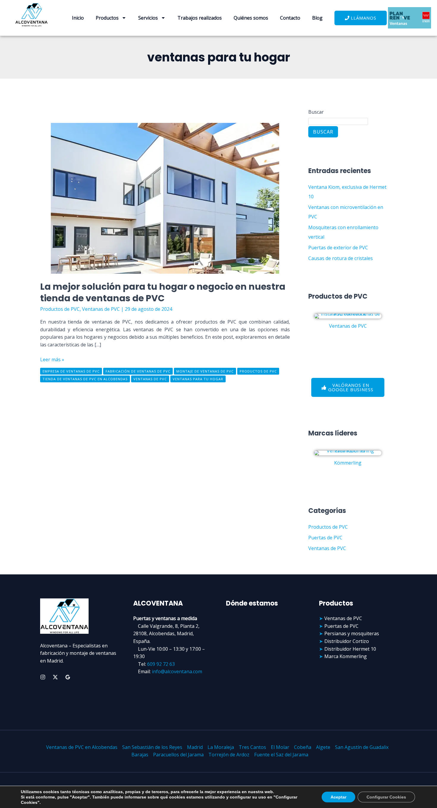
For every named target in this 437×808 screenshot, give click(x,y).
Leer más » (52, 359)
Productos (107, 18)
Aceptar (338, 797)
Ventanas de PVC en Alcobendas (81, 747)
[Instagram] (42, 677)
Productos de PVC (60, 309)
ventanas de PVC (150, 379)
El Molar (280, 747)
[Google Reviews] (67, 677)
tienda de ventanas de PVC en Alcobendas (85, 379)
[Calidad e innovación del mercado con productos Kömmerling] (347, 453)
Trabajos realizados (199, 18)
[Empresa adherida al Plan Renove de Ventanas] (409, 18)
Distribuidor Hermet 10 (350, 649)
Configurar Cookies (386, 797)
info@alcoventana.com (177, 671)
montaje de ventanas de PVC (205, 371)
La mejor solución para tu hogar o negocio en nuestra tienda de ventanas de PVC (162, 292)
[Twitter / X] (55, 677)
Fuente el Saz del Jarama (281, 754)
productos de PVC (258, 371)
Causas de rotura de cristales (340, 258)
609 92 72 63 (161, 664)
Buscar (316, 112)
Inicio (78, 18)
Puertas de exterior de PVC (338, 247)
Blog (317, 18)
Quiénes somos (251, 18)
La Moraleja (221, 747)
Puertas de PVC (325, 537)
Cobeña (302, 747)
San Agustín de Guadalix (362, 747)
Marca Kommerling (345, 656)
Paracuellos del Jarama (178, 754)
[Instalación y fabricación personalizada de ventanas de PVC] (347, 316)
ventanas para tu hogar (198, 379)
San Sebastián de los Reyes (152, 747)
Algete (323, 747)
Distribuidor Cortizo (346, 641)
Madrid (195, 747)
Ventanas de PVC (101, 309)
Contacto (290, 18)
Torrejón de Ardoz (228, 754)
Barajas (139, 754)
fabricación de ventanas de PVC (138, 371)
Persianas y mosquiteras (351, 633)
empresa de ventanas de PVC (71, 371)
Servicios (148, 18)
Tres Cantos (252, 747)
